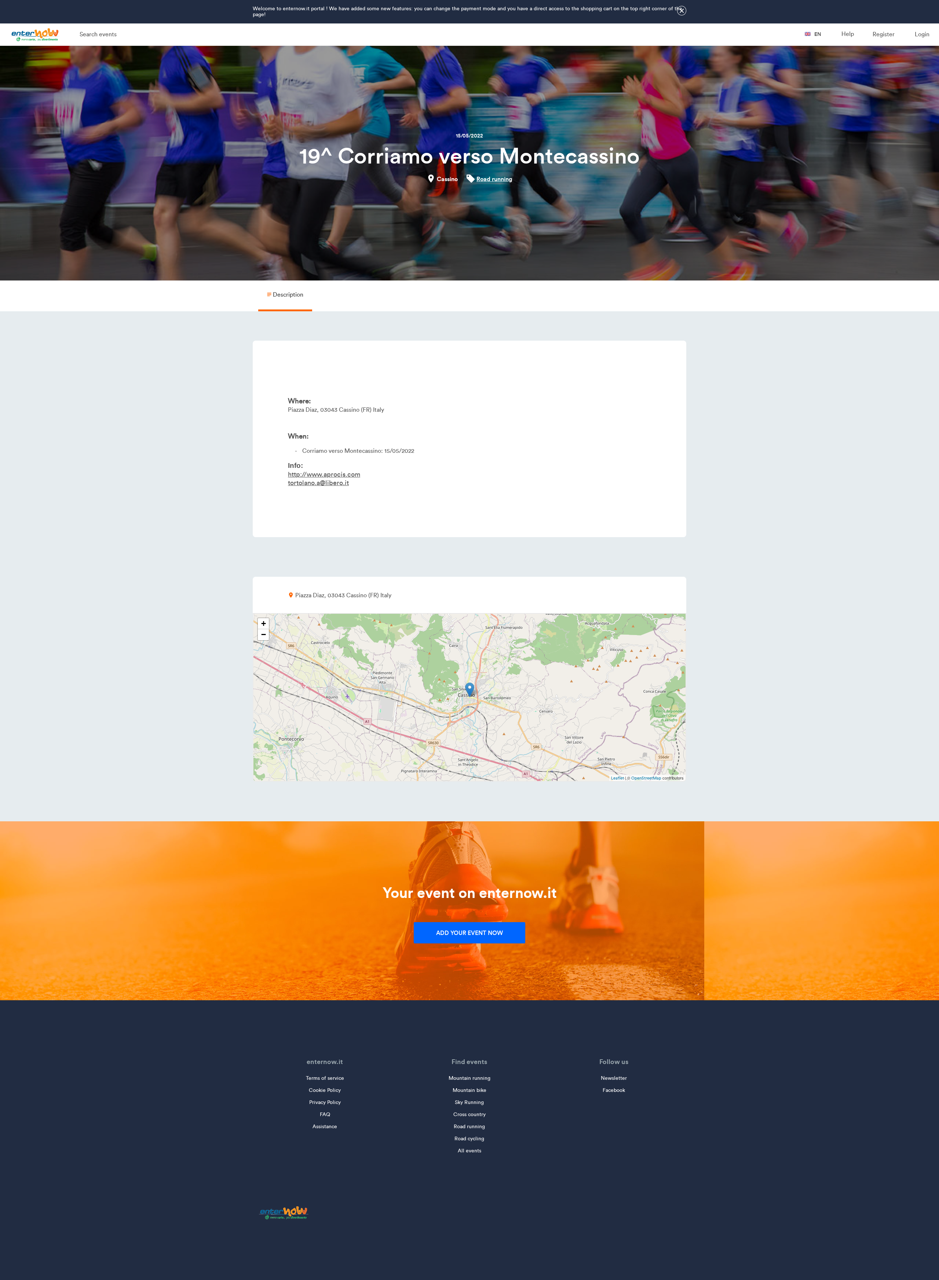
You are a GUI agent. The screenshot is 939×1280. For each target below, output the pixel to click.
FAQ (325, 1114)
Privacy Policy (325, 1102)
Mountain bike (469, 1090)
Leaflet (617, 778)
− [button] (263, 634)
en (817, 34)
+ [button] (263, 623)
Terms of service (325, 1078)
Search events (98, 34)
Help (847, 33)
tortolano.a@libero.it (318, 483)
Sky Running (469, 1102)
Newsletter (614, 1078)
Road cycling (469, 1139)
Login (922, 34)
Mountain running (469, 1078)
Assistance (325, 1126)
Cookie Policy (325, 1090)
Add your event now (469, 932)
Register (884, 34)
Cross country (469, 1114)
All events (469, 1151)
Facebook (614, 1090)
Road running (494, 179)
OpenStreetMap (646, 778)
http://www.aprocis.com (324, 474)
